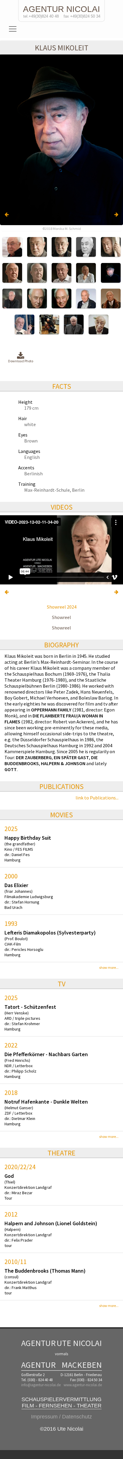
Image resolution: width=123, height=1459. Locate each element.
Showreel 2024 (61, 607)
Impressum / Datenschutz (61, 1417)
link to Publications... (97, 798)
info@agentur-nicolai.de (41, 1384)
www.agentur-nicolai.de (83, 1384)
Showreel (61, 617)
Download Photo (20, 361)
